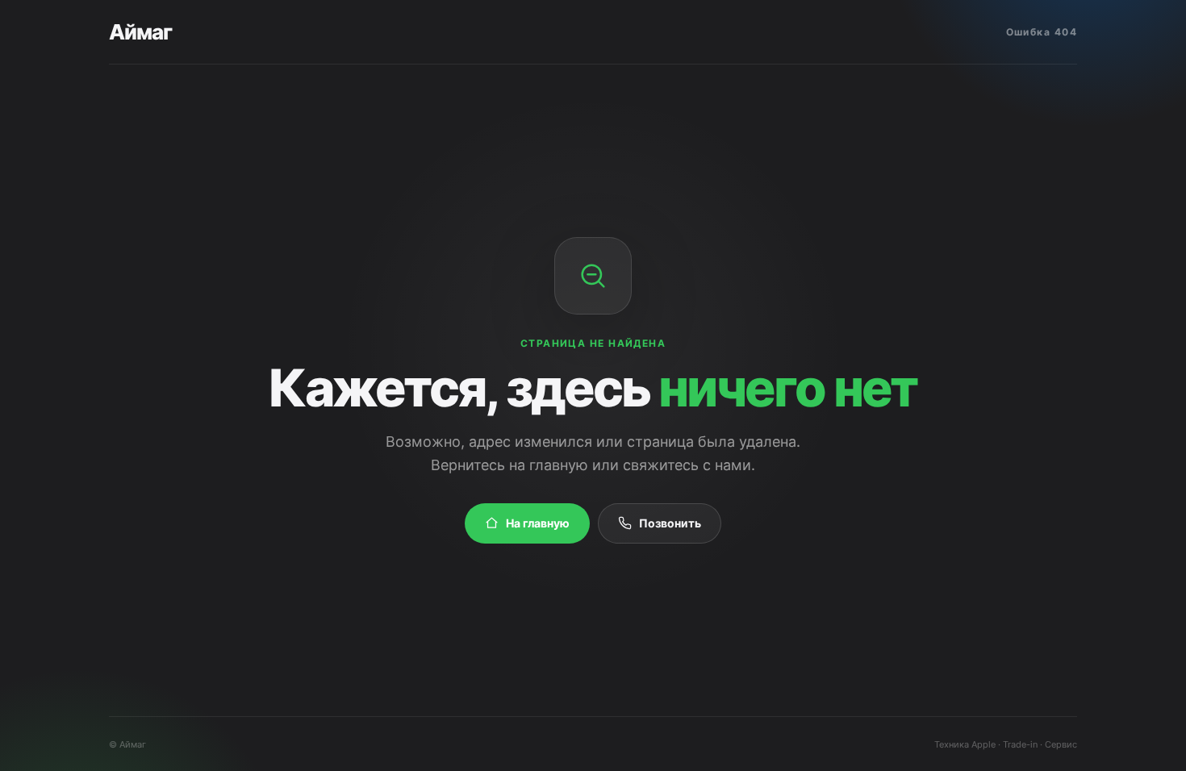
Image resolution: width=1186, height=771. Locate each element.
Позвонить (670, 523)
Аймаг (140, 31)
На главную (538, 523)
